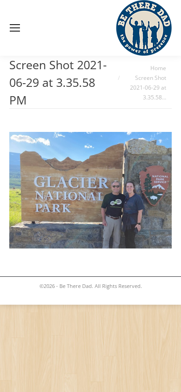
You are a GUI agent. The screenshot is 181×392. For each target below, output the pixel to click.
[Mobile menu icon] (14, 27)
